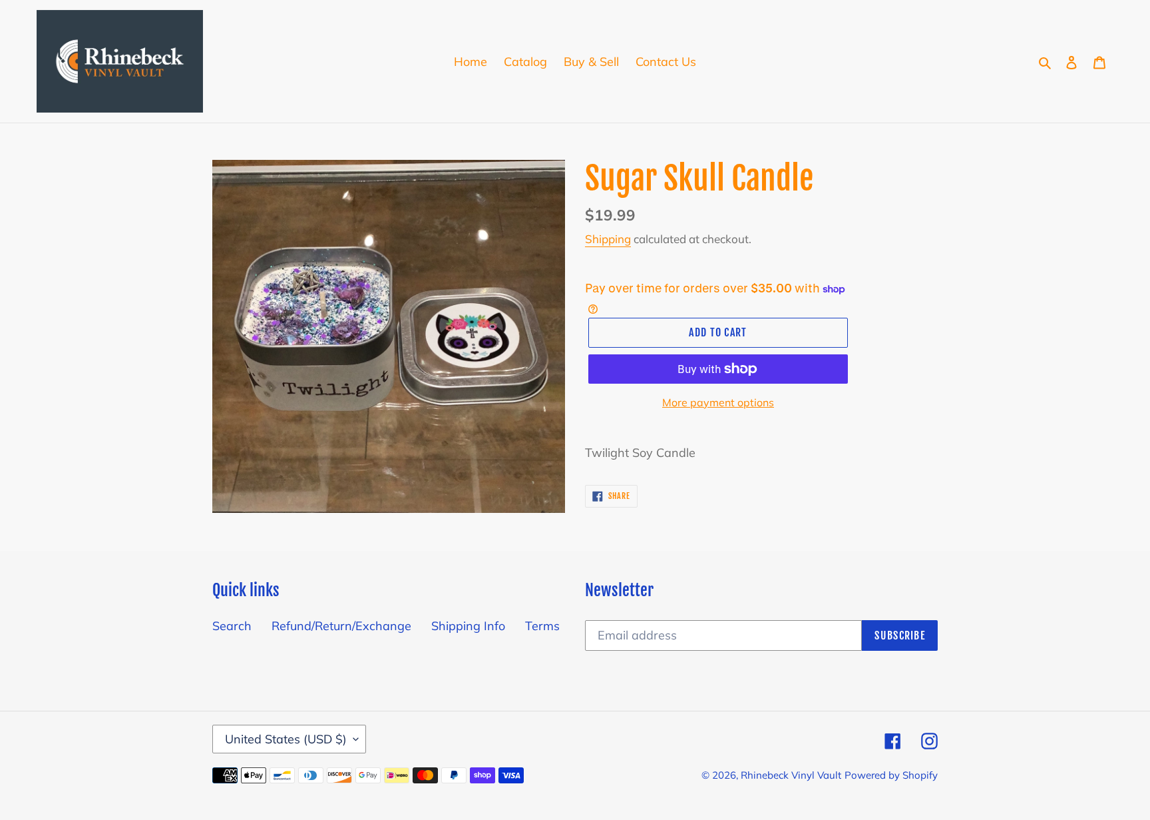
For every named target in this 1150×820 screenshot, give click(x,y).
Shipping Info (468, 625)
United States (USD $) (286, 739)
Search (232, 625)
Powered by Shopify (891, 775)
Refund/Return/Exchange (341, 625)
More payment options (718, 402)
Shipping (608, 239)
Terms (542, 625)
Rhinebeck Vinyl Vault (791, 775)
